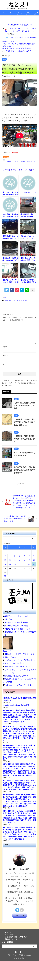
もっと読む (21, 484)
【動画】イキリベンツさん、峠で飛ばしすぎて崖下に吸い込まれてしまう (21, 31)
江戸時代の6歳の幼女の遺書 (16, 626)
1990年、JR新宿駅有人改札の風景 (16, 705)
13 (19, 560)
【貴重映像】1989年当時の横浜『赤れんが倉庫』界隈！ (24, 439)
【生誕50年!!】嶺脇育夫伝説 (16, 622)
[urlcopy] (32, 290)
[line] (27, 290)
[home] (22, 910)
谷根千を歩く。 (10, 619)
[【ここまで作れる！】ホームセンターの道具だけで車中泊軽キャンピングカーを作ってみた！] (22, 290)
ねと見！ (19, 4)
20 (19, 564)
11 (10, 560)
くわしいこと (20, 915)
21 (24, 564)
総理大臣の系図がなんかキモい (17, 676)
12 (15, 560)
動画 (5, 297)
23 (34, 564)
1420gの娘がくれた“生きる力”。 (20, 25)
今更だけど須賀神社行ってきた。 (18, 629)
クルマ (6, 300)
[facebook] (12, 290)
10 (5, 560)
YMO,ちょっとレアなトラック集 (18, 685)
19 (15, 564)
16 (34, 560)
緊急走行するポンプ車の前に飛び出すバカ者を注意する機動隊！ (24, 470)
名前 (5, 347)
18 (10, 564)
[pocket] (17, 290)
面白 (10, 300)
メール (5, 355)
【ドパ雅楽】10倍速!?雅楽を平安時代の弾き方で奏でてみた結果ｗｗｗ (24, 422)
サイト (5, 364)
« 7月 (5, 576)
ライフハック (20, 300)
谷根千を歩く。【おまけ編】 (16, 616)
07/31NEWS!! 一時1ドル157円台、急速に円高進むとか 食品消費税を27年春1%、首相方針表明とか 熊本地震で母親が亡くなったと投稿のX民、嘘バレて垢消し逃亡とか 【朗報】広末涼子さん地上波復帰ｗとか (19, 785)
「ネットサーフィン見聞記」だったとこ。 (19, 955)
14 (24, 560)
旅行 (26, 300)
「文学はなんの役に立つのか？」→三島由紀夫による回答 (24, 405)
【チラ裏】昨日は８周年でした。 (18, 666)
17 (5, 564)
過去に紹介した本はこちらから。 (19, 51)
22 (29, 564)
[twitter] (6, 290)
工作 (13, 300)
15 (29, 560)
